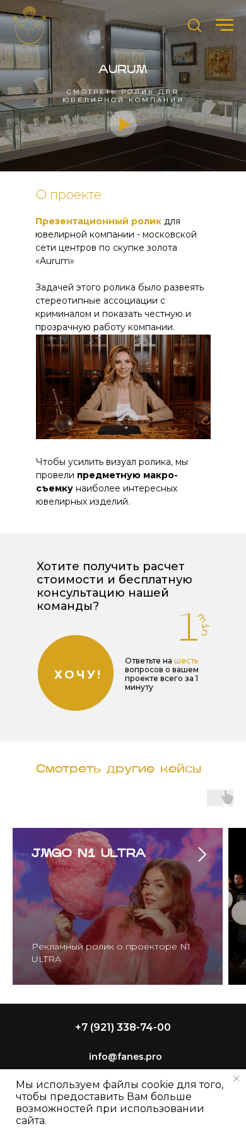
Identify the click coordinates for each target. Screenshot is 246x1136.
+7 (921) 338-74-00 (123, 1027)
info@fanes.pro (125, 1056)
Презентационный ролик (98, 221)
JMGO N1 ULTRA (89, 854)
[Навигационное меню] (224, 25)
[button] (194, 24)
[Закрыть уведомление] (236, 1078)
